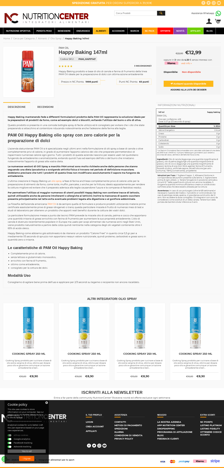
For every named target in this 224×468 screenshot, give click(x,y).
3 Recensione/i (142, 66)
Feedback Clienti (168, 438)
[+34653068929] (4, 459)
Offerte (165, 31)
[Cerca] (161, 13)
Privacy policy (123, 438)
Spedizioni (121, 428)
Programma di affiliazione (174, 432)
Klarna (119, 432)
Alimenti (101, 31)
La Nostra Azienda (169, 422)
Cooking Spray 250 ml (28, 353)
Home (6, 38)
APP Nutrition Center (171, 425)
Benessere (64, 31)
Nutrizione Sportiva (18, 31)
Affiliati (195, 31)
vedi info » (186, 63)
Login (89, 422)
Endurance (83, 31)
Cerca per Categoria (24, 38)
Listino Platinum (211, 425)
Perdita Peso (44, 31)
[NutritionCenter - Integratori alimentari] (46, 17)
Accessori (118, 31)
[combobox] (139, 13)
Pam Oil (64, 47)
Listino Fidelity (210, 428)
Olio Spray (56, 38)
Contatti (120, 422)
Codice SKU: (67, 59)
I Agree (26, 458)
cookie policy (14, 415)
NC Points (206, 422)
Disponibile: (171, 72)
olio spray (57, 181)
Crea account (95, 426)
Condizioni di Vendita (128, 435)
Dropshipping (166, 428)
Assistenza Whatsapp (202, 13)
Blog (209, 31)
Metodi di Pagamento (128, 425)
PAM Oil (52, 204)
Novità (180, 31)
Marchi (134, 31)
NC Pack (149, 31)
